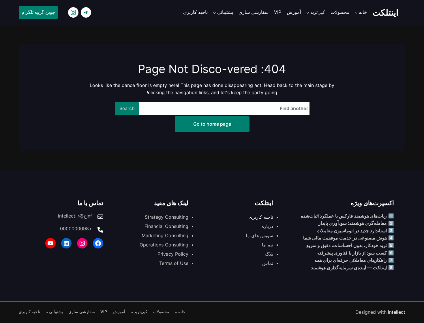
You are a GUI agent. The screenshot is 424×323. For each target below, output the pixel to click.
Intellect (396, 312)
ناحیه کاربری (261, 217)
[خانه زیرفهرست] (356, 12)
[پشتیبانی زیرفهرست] (214, 12)
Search (127, 108)
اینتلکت (385, 12)
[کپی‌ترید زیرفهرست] (307, 12)
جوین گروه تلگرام (38, 12)
